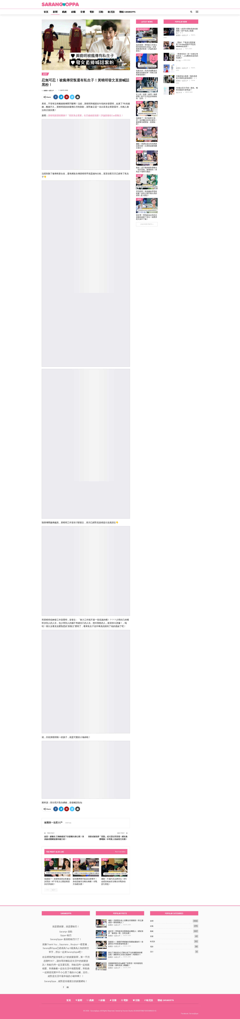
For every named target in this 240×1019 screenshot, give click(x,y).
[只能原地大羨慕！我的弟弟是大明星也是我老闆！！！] (169, 79)
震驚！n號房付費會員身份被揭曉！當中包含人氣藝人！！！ (187, 31)
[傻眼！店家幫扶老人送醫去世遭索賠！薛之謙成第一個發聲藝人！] (101, 923)
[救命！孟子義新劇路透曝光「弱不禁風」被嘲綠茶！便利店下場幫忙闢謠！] (147, 158)
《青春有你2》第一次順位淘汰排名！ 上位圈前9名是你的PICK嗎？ (187, 56)
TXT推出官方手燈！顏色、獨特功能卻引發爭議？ (187, 89)
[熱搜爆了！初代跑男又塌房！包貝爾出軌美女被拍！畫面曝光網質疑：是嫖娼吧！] (147, 108)
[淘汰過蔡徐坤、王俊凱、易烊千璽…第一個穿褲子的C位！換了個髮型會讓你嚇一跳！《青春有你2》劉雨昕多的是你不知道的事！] (169, 68)
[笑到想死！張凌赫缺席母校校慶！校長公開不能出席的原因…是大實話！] (147, 181)
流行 (151, 952)
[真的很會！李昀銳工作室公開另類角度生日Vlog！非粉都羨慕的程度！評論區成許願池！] (147, 35)
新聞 (55, 11)
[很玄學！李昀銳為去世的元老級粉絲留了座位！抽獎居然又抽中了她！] (147, 205)
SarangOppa (193, 1014)
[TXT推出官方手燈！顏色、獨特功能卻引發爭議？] (169, 91)
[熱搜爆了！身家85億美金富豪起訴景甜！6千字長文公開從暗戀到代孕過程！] (57, 867)
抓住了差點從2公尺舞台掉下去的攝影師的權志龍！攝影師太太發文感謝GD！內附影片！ (125, 953)
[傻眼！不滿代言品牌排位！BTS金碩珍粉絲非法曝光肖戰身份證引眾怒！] (114, 867)
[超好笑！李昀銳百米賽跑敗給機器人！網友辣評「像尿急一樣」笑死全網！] (101, 934)
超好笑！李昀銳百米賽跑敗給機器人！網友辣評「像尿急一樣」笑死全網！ (125, 932)
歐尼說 (111, 11)
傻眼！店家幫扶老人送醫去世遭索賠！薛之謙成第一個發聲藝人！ (125, 921)
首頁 (46, 11)
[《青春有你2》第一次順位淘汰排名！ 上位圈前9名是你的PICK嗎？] (169, 57)
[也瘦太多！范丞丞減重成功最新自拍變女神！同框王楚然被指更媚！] (147, 61)
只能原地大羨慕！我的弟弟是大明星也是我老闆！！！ (186, 77)
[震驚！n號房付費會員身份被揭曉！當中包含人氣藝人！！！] (169, 32)
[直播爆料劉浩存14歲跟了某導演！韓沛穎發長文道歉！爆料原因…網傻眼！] (101, 966)
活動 (101, 11)
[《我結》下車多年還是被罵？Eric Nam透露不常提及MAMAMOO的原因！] (169, 45)
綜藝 (73, 11)
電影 (92, 11)
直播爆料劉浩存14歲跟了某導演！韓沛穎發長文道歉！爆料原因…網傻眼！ (125, 964)
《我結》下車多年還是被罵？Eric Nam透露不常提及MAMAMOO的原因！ (186, 44)
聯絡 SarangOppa (127, 11)
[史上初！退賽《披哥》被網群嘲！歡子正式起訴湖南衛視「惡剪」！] (147, 84)
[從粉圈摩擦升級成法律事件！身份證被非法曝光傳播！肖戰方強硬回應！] (86, 867)
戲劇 (64, 11)
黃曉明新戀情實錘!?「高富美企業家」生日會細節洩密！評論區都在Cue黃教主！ (85, 115)
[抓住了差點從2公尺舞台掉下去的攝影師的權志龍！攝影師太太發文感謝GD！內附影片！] (101, 956)
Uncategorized (142, 29)
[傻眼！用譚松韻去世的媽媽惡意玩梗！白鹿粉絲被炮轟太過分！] (147, 134)
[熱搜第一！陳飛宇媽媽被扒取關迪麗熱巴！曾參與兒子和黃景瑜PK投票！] (101, 945)
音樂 (82, 11)
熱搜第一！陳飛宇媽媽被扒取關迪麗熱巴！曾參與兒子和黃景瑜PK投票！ (125, 943)
